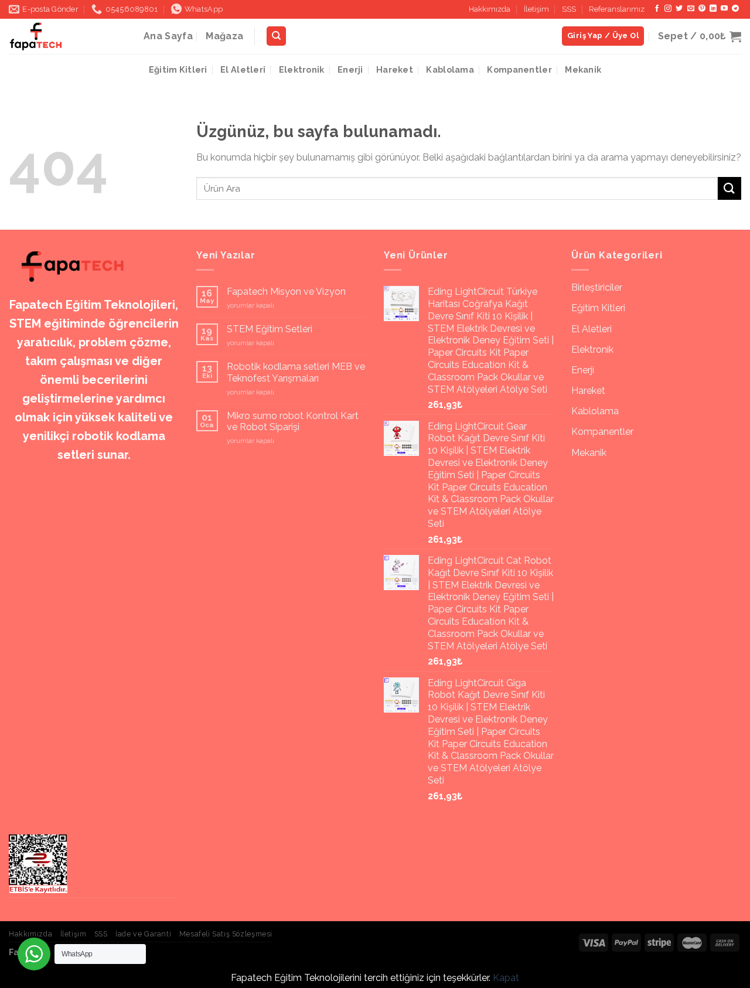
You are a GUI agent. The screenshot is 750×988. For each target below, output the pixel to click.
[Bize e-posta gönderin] (690, 9)
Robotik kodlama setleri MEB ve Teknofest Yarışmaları (296, 372)
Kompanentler (519, 69)
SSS (569, 9)
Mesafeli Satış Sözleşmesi (225, 933)
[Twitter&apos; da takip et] (679, 9)
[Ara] (276, 36)
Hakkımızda (489, 9)
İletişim (536, 9)
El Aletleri (242, 69)
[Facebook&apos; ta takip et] (656, 9)
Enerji (350, 69)
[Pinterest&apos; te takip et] (701, 9)
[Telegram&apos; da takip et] (735, 9)
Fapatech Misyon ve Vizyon (286, 291)
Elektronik (302, 69)
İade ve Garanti (143, 933)
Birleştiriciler (596, 287)
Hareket (394, 69)
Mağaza (224, 36)
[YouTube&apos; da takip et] (724, 9)
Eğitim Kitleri (178, 69)
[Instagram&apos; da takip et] (667, 9)
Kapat (506, 977)
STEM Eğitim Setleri (269, 329)
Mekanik (583, 69)
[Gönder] (729, 188)
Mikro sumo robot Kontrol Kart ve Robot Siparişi (293, 421)
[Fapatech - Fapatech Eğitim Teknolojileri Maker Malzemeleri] (67, 36)
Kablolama (450, 69)
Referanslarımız (617, 9)
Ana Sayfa (168, 36)
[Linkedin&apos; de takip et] (713, 9)
